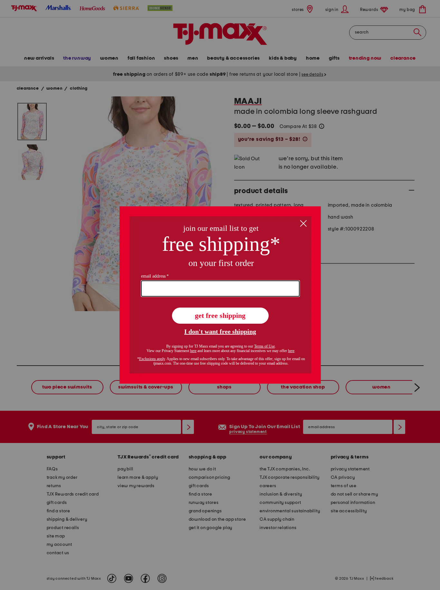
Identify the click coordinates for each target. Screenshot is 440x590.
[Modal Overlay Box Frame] (220, 295)
